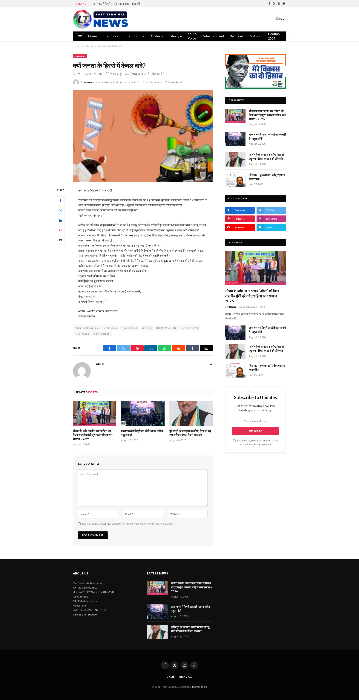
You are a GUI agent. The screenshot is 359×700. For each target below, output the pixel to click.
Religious (237, 36)
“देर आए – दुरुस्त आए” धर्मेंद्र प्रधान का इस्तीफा (267, 176)
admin (88, 82)
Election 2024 (274, 36)
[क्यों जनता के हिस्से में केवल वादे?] (143, 136)
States (155, 36)
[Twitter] (60, 210)
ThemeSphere (199, 686)
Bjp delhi (147, 327)
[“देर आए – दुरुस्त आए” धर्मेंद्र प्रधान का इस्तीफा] (235, 180)
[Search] (287, 36)
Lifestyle (176, 36)
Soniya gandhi (102, 333)
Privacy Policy (253, 444)
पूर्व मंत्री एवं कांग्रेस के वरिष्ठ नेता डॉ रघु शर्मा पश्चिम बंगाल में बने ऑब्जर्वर (190, 433)
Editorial (256, 36)
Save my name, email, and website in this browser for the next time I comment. (127, 523)
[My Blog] (101, 19)
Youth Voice (192, 36)
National (134, 36)
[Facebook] (60, 201)
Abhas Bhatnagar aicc (87, 327)
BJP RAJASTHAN (166, 327)
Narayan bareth (190, 327)
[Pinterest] (60, 230)
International (112, 36)
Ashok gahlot (129, 327)
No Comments (154, 82)
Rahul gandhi (82, 333)
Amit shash (110, 327)
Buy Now (186, 677)
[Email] (60, 240)
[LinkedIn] (60, 220)
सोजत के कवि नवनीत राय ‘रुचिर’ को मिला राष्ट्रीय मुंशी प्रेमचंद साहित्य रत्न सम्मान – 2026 (92, 435)
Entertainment (213, 36)
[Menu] (80, 36)
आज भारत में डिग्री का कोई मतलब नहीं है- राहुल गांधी (116, 3)
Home (92, 36)
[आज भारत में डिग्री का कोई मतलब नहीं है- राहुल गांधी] (143, 413)
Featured (231, 283)
